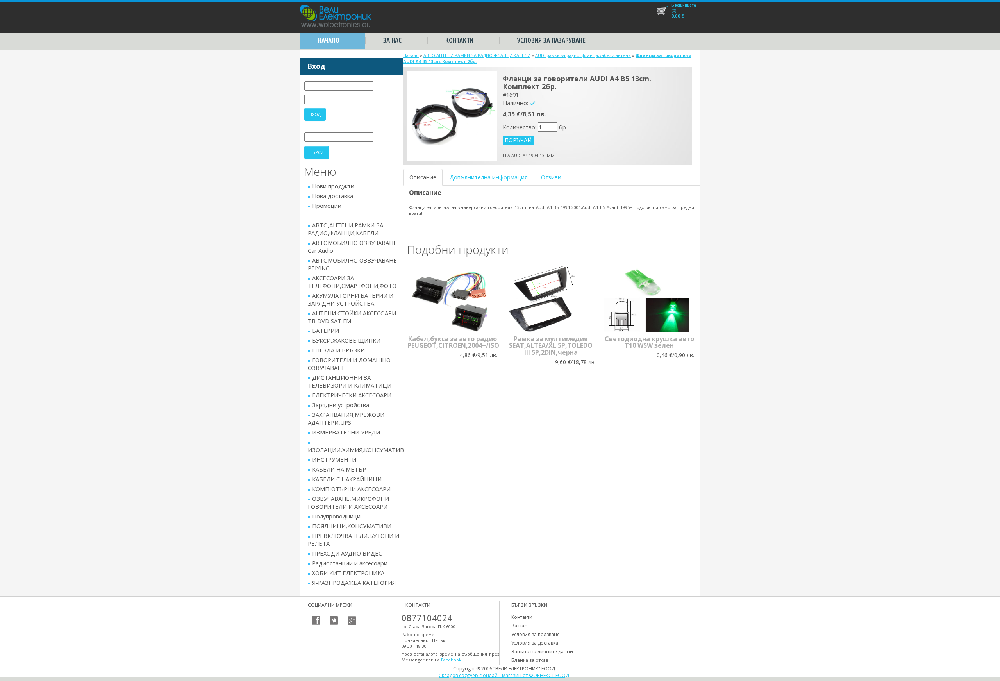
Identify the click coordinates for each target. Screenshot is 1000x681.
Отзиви (551, 177)
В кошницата (683, 5)
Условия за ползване (535, 634)
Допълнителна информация (489, 177)
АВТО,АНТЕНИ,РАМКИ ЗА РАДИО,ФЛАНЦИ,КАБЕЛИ (476, 55)
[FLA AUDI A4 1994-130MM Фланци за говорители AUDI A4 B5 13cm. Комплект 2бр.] (452, 115)
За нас (392, 40)
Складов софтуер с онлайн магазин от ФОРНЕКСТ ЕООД (504, 675)
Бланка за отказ (529, 660)
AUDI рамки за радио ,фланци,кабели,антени (583, 55)
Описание (422, 177)
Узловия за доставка (534, 643)
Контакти (459, 40)
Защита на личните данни (542, 651)
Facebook (451, 660)
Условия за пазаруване (551, 40)
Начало (328, 40)
